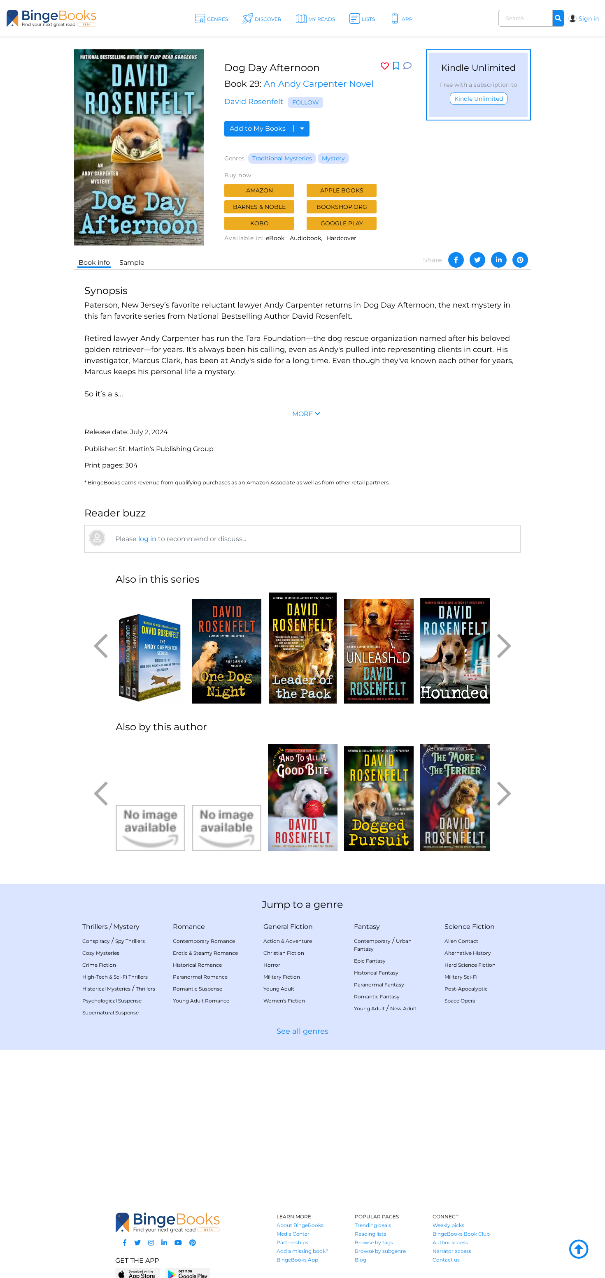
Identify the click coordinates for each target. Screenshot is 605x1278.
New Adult (403, 1008)
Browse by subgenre (380, 1251)
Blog (360, 1260)
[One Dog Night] (226, 648)
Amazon (259, 190)
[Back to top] (579, 1250)
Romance (189, 927)
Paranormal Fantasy (379, 985)
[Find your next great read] (61, 18)
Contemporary (372, 941)
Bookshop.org (341, 207)
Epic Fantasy (370, 961)
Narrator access (452, 1251)
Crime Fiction (99, 965)
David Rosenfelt (253, 101)
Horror (271, 965)
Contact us (446, 1260)
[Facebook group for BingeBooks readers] (125, 1243)
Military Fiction (281, 977)
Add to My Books (258, 128)
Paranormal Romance (200, 977)
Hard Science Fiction (470, 965)
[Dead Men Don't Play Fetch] (226, 795)
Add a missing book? (302, 1251)
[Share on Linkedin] (499, 260)
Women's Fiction (284, 1001)
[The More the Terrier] (455, 795)
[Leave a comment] (407, 66)
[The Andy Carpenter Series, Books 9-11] (150, 648)
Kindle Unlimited (478, 98)
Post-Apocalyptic (466, 989)
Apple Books (341, 190)
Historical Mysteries (106, 989)
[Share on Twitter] (477, 260)
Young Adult (278, 989)
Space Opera (459, 1001)
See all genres (302, 1031)
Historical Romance (197, 965)
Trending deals (373, 1225)
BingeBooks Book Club (461, 1234)
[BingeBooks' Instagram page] (151, 1243)
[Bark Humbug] (150, 795)
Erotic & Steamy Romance (205, 953)
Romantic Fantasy (377, 996)
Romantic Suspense (197, 989)
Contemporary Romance (204, 941)
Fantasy (367, 927)
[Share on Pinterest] (520, 260)
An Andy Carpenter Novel (319, 84)
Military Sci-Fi (460, 977)
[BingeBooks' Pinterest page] (192, 1243)
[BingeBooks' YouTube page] (178, 1243)
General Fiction (288, 927)
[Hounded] (455, 648)
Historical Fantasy (376, 973)
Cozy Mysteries (100, 953)
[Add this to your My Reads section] (396, 66)
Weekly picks (448, 1225)
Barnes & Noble (259, 207)
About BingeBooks (300, 1225)
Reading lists (370, 1234)
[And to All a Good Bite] (302, 795)
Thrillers (95, 927)
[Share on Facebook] (456, 260)
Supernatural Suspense (110, 1012)
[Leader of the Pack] (302, 648)
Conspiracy (96, 941)
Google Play (342, 223)
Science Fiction (469, 927)
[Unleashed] (379, 648)
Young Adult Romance (201, 1001)
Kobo (259, 223)
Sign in (589, 18)
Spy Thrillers (130, 941)
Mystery (333, 158)
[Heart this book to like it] (385, 66)
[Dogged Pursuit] (379, 795)
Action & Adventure (287, 941)
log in (147, 539)
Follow (305, 102)
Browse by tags (374, 1242)
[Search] (558, 18)
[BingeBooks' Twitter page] (137, 1243)
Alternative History (467, 953)
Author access (450, 1242)
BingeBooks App (297, 1260)
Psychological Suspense (112, 1001)
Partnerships (292, 1242)
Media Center (293, 1234)
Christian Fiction (283, 953)
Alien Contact (461, 941)
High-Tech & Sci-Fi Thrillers (115, 977)
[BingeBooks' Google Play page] (187, 1274)
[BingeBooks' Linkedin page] (164, 1243)
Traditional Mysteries (282, 158)
